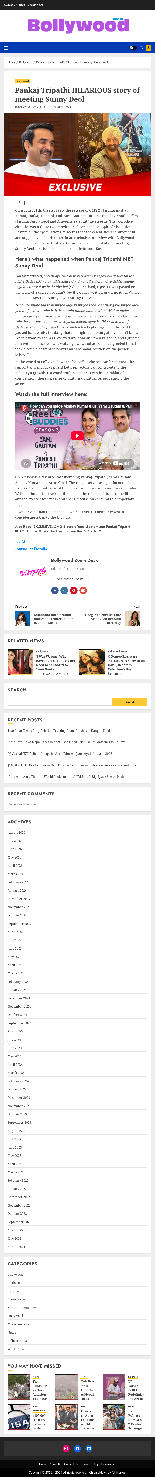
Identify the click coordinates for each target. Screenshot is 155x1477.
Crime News (16, 1299)
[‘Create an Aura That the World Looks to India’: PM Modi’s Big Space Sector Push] (66, 1417)
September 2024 (19, 1023)
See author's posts (70, 578)
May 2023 (14, 1156)
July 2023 (14, 1139)
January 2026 (17, 890)
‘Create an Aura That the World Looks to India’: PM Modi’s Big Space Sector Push (66, 777)
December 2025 (19, 899)
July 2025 (14, 940)
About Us (55, 1464)
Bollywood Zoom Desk (31, 107)
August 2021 (16, 1247)
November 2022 (19, 1205)
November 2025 (19, 907)
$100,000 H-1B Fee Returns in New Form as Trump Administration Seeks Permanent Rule (72, 765)
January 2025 (17, 990)
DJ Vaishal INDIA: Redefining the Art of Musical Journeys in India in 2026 (60, 754)
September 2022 (19, 1222)
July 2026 (14, 841)
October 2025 (17, 915)
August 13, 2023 (61, 107)
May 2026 (14, 857)
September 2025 (19, 924)
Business (14, 1283)
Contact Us (71, 1464)
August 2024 (16, 1031)
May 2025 (14, 957)
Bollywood (23, 81)
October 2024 (17, 1015)
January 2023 (17, 1189)
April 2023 (15, 1164)
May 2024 (14, 1056)
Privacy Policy (89, 1464)
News (124, 651)
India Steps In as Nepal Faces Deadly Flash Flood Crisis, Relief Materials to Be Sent (66, 742)
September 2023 (19, 1122)
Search (17, 690)
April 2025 (15, 965)
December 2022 (19, 1197)
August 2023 (16, 1131)
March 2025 (16, 973)
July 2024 (14, 1040)
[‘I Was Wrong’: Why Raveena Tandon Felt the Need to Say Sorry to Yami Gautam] (20, 662)
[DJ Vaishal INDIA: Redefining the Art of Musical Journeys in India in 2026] (114, 1387)
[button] (6, 47)
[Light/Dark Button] (133, 48)
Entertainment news (22, 1308)
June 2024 (15, 1048)
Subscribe (148, 48)
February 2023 (18, 1180)
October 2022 (17, 1213)
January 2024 (17, 1089)
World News (17, 1349)
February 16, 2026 (50, 674)
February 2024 (18, 1081)
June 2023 (15, 1147)
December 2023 (19, 1098)
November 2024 (19, 1006)
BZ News (14, 1291)
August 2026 (16, 832)
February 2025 (18, 982)
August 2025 (16, 932)
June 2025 (15, 948)
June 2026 (15, 849)
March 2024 (16, 1073)
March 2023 (16, 1172)
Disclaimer (107, 1464)
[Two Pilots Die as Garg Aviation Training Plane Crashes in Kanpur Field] (19, 1387)
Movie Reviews (18, 1324)
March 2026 (16, 874)
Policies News (17, 1341)
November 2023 (19, 1106)
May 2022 (14, 1238)
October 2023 (17, 1114)
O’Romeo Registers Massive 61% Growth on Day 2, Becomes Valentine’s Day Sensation (126, 665)
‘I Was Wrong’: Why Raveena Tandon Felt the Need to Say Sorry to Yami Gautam (55, 662)
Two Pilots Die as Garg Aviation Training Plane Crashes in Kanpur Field (59, 731)
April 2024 (15, 1064)
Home (43, 1464)
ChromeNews (98, 1472)
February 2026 (18, 882)
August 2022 (16, 1230)
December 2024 (19, 998)
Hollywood (15, 1316)
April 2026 (15, 865)
